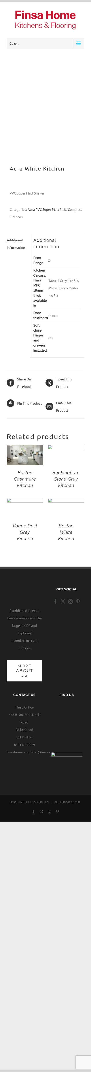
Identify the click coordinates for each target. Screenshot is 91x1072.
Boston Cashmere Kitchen (25, 479)
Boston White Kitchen (66, 532)
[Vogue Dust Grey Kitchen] (25, 502)
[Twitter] (63, 601)
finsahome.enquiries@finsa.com (31, 752)
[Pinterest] (78, 601)
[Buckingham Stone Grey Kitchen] (66, 448)
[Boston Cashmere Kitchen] (25, 448)
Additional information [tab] (16, 244)
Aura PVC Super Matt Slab (47, 209)
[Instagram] (70, 601)
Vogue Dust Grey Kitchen (25, 532)
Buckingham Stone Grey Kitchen (66, 479)
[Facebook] (55, 601)
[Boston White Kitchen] (66, 502)
